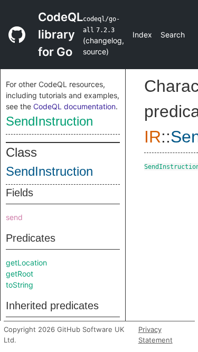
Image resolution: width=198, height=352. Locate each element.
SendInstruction (49, 121)
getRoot (19, 273)
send (14, 217)
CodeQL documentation (74, 106)
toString (19, 284)
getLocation (26, 262)
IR (152, 136)
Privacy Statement (155, 334)
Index (142, 34)
